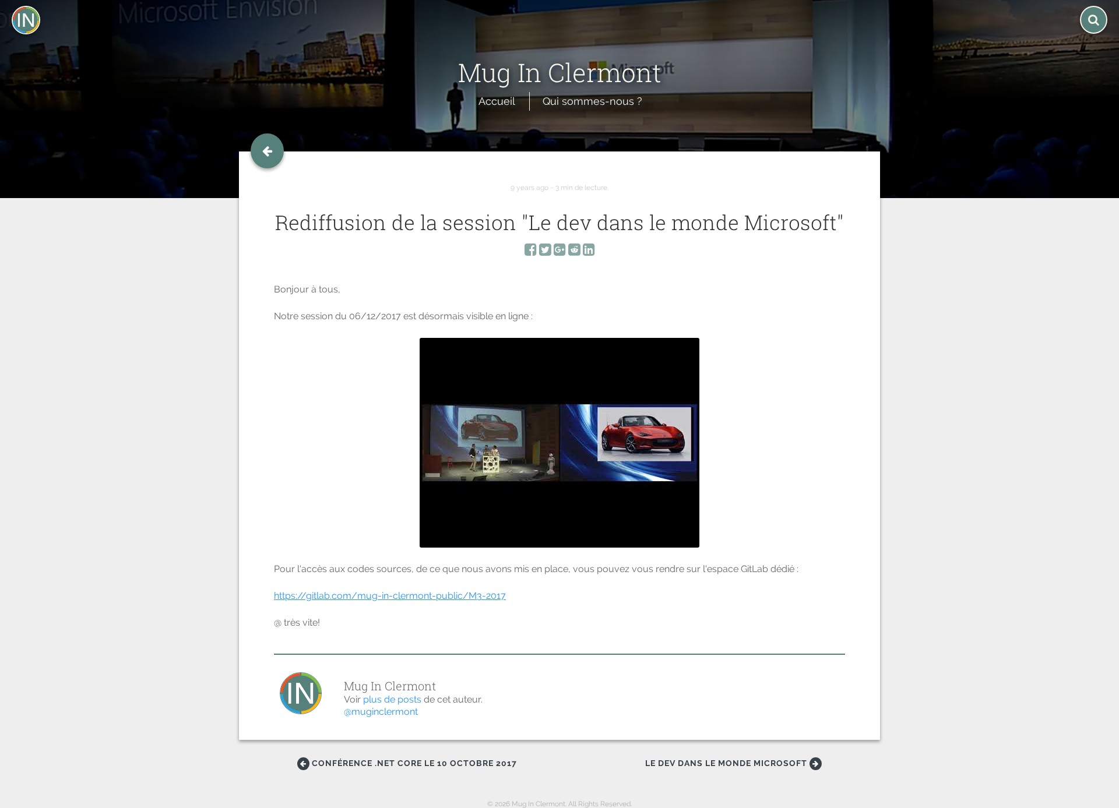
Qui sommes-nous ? (592, 101)
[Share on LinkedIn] (589, 251)
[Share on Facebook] (531, 251)
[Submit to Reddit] (574, 251)
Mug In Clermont (390, 685)
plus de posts (392, 699)
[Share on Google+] (560, 251)
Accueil (496, 101)
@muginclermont (381, 711)
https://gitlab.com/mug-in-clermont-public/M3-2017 (390, 595)
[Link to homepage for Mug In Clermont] (559, 45)
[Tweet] (545, 251)
